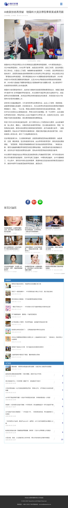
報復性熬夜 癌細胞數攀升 (53, 228)
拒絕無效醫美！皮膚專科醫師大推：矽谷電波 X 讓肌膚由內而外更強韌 (13, 229)
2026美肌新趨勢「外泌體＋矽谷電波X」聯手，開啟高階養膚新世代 (13, 268)
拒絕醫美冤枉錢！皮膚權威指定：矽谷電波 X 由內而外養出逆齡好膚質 (33, 268)
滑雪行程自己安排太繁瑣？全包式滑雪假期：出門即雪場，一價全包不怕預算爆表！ (33, 229)
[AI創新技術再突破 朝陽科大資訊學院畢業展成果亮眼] (27, 202)
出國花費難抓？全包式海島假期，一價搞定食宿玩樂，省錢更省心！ (33, 248)
